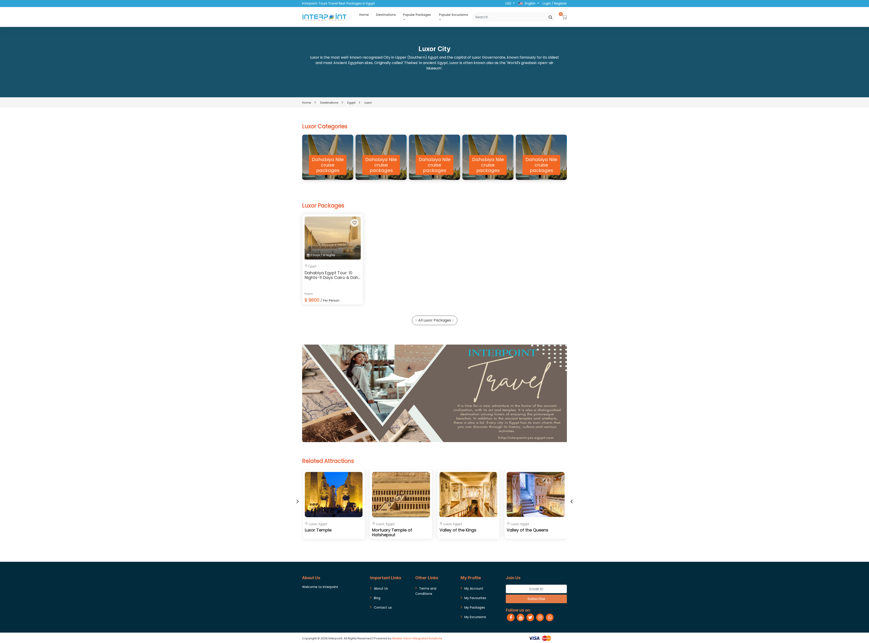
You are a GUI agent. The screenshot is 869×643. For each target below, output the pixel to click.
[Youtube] (520, 617)
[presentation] (297, 500)
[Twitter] (530, 617)
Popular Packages (417, 14)
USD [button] (508, 3)
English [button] (530, 3)
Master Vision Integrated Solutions (417, 638)
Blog (377, 598)
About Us (381, 588)
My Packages (474, 607)
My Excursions (475, 617)
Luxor (368, 102)
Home (364, 14)
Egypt (351, 102)
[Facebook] (511, 617)
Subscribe (536, 598)
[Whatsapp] (550, 617)
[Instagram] (540, 617)
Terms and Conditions (425, 591)
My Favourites (475, 598)
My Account (473, 588)
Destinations (386, 14)
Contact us (383, 607)
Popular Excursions (453, 14)
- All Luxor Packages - (434, 320)
